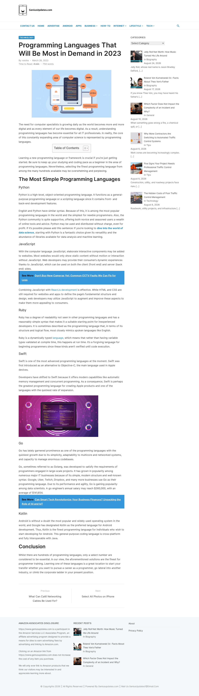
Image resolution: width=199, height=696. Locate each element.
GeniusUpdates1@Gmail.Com (144, 686)
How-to (105, 25)
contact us (27, 25)
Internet (118, 25)
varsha (25, 60)
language (58, 337)
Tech (149, 25)
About (132, 623)
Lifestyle (135, 25)
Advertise (53, 25)
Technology (27, 37)
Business (90, 25)
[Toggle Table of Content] (84, 148)
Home (41, 25)
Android (68, 25)
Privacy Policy (136, 630)
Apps (78, 25)
